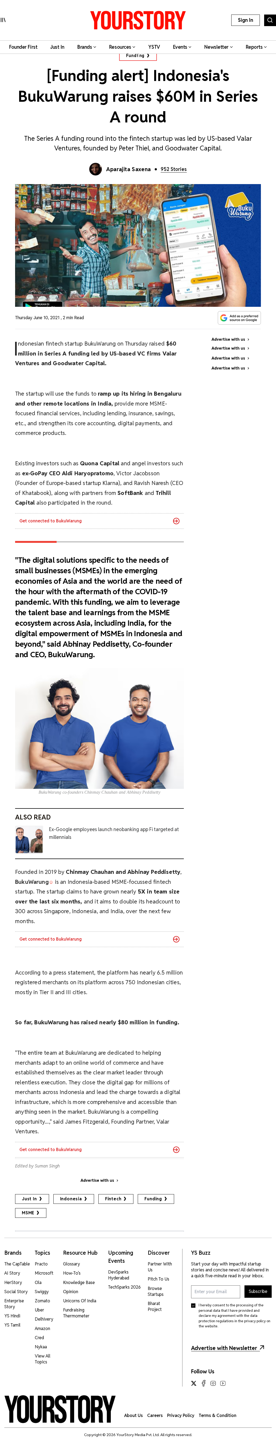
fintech (113, 1199)
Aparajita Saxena (128, 169)
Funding (135, 55)
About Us (133, 1415)
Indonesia (71, 1199)
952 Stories (174, 169)
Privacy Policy (180, 1415)
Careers (155, 1415)
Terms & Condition (217, 1415)
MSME (28, 1213)
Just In (29, 1199)
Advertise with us (97, 1180)
